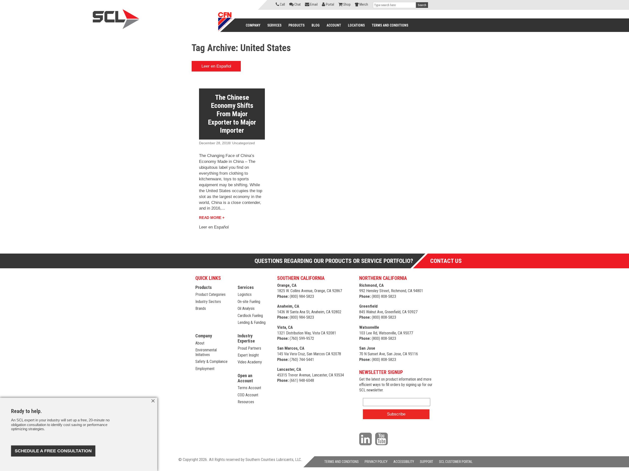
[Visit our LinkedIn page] (366, 438)
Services (246, 287)
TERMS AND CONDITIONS (341, 462)
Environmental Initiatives (206, 352)
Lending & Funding (252, 322)
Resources (246, 402)
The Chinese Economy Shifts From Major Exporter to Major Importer (232, 113)
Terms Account (249, 387)
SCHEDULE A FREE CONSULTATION (53, 450)
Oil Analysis (246, 308)
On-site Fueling (249, 301)
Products (203, 287)
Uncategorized (243, 143)
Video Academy (250, 362)
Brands (200, 308)
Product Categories (210, 294)
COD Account (248, 395)
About (199, 343)
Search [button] (422, 5)
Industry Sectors (208, 301)
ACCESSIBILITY (403, 462)
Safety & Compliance (211, 361)
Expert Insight (248, 355)
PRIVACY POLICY (376, 462)
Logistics (245, 294)
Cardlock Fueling (250, 315)
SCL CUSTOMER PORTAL (455, 462)
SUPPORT (426, 462)
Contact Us (446, 260)
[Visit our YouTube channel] (382, 438)
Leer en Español (216, 66)
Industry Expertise (246, 338)
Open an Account (245, 378)
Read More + (212, 217)
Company (203, 335)
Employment (204, 368)
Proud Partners (249, 348)
